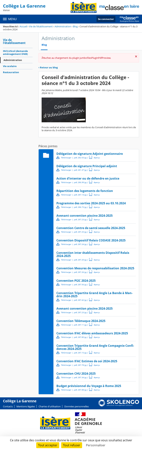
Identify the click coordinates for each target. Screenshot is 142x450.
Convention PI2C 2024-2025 (76, 281)
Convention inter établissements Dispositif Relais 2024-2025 (92, 254)
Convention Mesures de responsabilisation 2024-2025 (95, 268)
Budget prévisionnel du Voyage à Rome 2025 (88, 386)
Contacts (8, 406)
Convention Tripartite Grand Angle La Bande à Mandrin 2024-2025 (94, 294)
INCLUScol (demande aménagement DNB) (15, 52)
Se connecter (106, 19)
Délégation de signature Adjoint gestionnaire (89, 154)
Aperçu (94, 157)
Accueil (23, 26)
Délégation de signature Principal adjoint (86, 166)
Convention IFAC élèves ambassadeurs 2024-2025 (92, 333)
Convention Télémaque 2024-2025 (80, 321)
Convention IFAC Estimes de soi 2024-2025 (86, 361)
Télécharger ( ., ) (74, 157)
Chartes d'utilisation (50, 406)
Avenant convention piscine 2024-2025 (84, 216)
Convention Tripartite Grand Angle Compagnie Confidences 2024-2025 (95, 347)
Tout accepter (47, 445)
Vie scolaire (10, 66)
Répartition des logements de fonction (84, 191)
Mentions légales (25, 406)
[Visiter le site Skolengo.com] (118, 405)
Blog (75, 26)
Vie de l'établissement (41, 26)
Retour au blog (48, 67)
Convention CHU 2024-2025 (76, 373)
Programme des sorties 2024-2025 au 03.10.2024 (91, 203)
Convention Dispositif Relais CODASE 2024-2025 (91, 240)
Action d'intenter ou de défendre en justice (87, 178)
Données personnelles (76, 406)
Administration (63, 26)
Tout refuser (71, 445)
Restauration (11, 72)
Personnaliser (95, 445)
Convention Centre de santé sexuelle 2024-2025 (90, 228)
